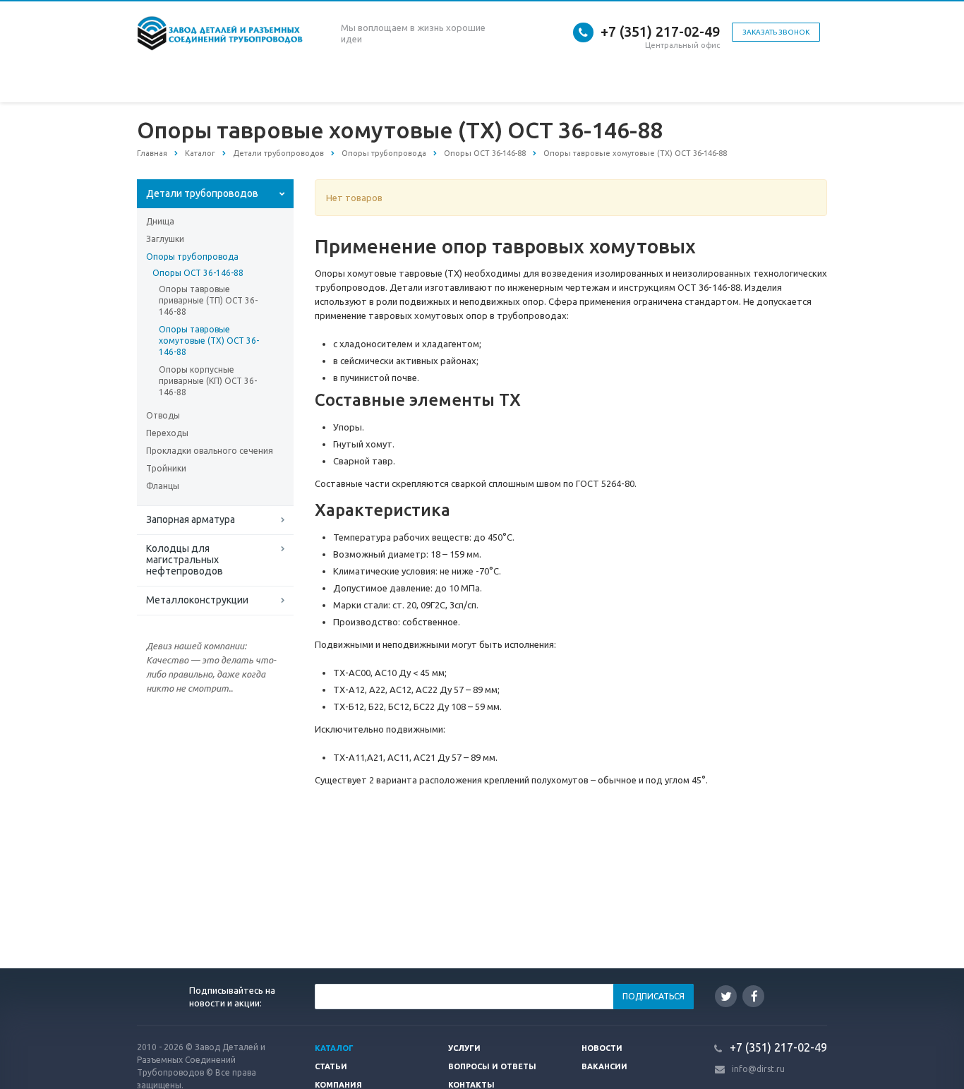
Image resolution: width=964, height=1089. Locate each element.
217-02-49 (688, 31)
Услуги (464, 1048)
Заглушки (165, 238)
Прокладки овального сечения (209, 450)
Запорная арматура (190, 519)
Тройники (166, 468)
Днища (160, 221)
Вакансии (604, 1066)
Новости (602, 1048)
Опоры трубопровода (192, 256)
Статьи (331, 1066)
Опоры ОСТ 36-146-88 (197, 272)
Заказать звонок (775, 32)
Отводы (163, 415)
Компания (338, 1085)
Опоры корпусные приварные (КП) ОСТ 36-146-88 (208, 381)
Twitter (726, 996)
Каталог (334, 1048)
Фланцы (162, 486)
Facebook (753, 996)
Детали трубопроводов (202, 193)
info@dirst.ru (758, 1068)
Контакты (471, 1085)
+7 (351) (626, 31)
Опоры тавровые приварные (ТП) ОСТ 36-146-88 (208, 300)
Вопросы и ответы (492, 1066)
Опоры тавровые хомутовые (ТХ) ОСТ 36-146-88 (209, 340)
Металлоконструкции (197, 600)
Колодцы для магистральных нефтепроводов (184, 560)
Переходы (167, 433)
